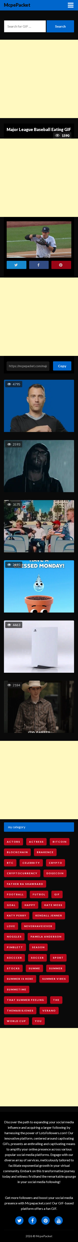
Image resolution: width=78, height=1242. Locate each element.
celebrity (31, 862)
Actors (13, 841)
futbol (39, 894)
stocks (13, 968)
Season (38, 947)
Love (11, 926)
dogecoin (55, 873)
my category (16, 827)
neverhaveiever (38, 926)
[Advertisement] (39, 79)
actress (36, 841)
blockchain (17, 852)
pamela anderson (46, 936)
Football (15, 894)
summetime (16, 989)
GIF (57, 894)
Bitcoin (60, 841)
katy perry (16, 915)
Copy (62, 364)
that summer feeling (25, 999)
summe (34, 968)
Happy (30, 905)
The (56, 999)
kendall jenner (48, 915)
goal (11, 905)
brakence (45, 852)
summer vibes (54, 978)
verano (49, 1010)
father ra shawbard (25, 883)
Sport (58, 957)
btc (10, 862)
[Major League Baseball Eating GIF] (39, 239)
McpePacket (17, 5)
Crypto (55, 862)
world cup (16, 1021)
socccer (14, 957)
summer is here (20, 978)
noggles (14, 936)
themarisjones (20, 1010)
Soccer (37, 957)
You (38, 1021)
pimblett (15, 947)
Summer (56, 968)
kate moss (53, 905)
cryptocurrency (22, 873)
